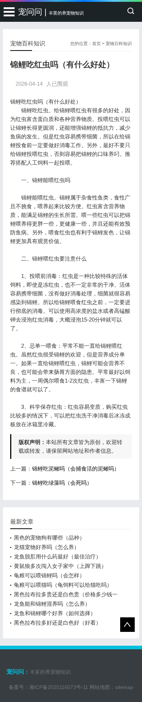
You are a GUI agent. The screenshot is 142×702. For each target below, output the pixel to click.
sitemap (124, 687)
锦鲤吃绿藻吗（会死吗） (62, 483)
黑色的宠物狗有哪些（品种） (49, 537)
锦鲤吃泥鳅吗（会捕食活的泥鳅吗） (75, 468)
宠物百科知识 (119, 43)
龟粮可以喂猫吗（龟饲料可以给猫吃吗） (63, 585)
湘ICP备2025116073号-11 (58, 687)
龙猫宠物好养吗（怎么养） (46, 547)
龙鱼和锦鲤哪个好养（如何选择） (55, 613)
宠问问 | (51, 11)
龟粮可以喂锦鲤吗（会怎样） (49, 575)
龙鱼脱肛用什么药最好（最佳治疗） (57, 556)
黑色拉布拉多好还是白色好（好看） (57, 623)
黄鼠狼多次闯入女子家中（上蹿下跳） (60, 566)
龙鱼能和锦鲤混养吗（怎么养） (52, 604)
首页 (96, 43)
